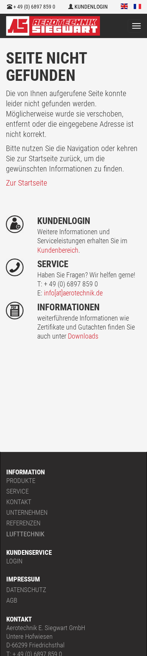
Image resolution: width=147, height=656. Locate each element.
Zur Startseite (26, 183)
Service (17, 491)
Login (14, 561)
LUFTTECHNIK (25, 534)
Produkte (20, 481)
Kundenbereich (57, 250)
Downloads (83, 336)
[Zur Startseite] (53, 26)
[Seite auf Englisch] (124, 7)
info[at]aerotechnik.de (73, 293)
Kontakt (18, 502)
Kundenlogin (90, 7)
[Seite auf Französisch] (137, 7)
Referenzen (23, 523)
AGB (11, 600)
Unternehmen (26, 512)
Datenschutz (26, 590)
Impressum (23, 579)
